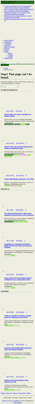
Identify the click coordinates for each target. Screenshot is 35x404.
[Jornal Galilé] (2, 37)
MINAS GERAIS (9, 47)
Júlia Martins (20, 274)
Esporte (6, 325)
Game (20, 185)
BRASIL (7, 48)
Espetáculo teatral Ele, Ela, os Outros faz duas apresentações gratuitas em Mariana (17, 13)
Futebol (6, 52)
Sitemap (15, 393)
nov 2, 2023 (10, 111)
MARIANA (7, 42)
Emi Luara (18, 111)
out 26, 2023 (10, 143)
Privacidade (21, 393)
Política (6, 50)
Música (27, 124)
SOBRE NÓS (8, 58)
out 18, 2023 (10, 376)
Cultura (23, 124)
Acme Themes (17, 402)
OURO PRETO (9, 40)
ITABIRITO (7, 43)
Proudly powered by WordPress (11, 400)
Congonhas (7, 45)
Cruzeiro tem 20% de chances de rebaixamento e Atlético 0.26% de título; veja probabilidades (18, 7)
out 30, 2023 (10, 274)
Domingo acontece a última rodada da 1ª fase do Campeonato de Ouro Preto (18, 16)
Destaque (7, 358)
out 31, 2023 (10, 240)
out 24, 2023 (10, 344)
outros (10, 156)
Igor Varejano (20, 143)
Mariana (21, 221)
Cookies (28, 393)
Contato (3, 393)
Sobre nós (9, 393)
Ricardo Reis (19, 210)
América (10, 56)
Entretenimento (23, 155)
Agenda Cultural (9, 124)
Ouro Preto (7, 255)
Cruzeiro (10, 55)
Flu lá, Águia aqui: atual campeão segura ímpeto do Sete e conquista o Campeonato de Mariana (18, 10)
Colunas (6, 185)
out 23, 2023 (10, 175)
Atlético (10, 53)
